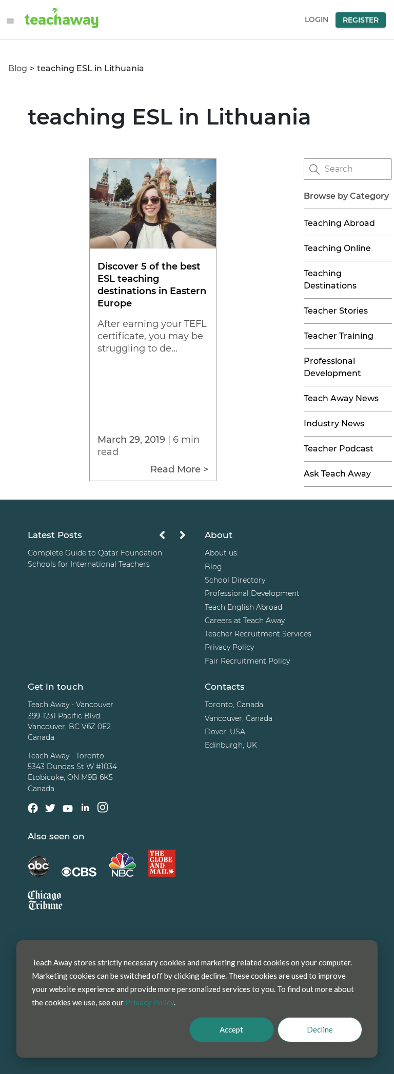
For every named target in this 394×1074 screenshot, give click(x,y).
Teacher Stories (336, 311)
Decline (320, 1029)
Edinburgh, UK (231, 745)
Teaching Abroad (339, 223)
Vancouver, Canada (238, 718)
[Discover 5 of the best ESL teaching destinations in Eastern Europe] (153, 246)
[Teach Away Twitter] (50, 809)
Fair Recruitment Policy (247, 661)
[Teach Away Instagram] (102, 808)
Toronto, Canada (234, 704)
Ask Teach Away (337, 474)
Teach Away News (341, 398)
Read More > (179, 469)
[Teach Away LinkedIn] (85, 808)
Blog (17, 68)
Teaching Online (337, 248)
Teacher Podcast (338, 448)
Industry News (334, 423)
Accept (231, 1029)
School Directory (235, 580)
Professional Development (252, 593)
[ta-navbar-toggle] (10, 21)
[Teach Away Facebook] (33, 809)
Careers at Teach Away (245, 620)
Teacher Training (338, 336)
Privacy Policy (229, 647)
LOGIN (316, 19)
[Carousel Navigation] (172, 538)
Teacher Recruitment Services (258, 633)
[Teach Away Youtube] (68, 810)
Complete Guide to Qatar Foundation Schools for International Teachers (95, 558)
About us (221, 552)
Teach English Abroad (243, 607)
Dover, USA (225, 731)
